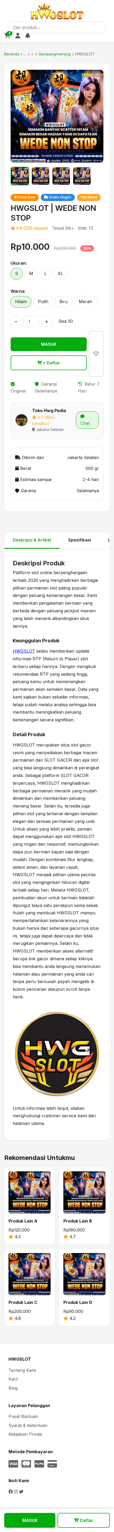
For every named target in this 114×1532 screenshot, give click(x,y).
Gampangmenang (54, 54)
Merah (85, 301)
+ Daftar (51, 362)
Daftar (86, 1520)
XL (60, 273)
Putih (43, 301)
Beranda (11, 54)
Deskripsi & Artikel (32, 540)
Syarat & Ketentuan (27, 1425)
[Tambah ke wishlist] (96, 354)
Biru (63, 301)
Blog (12, 1388)
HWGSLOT (24, 651)
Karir (13, 1379)
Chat (85, 423)
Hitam (21, 301)
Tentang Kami (22, 1370)
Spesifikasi (79, 540)
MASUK (48, 344)
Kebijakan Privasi (25, 1434)
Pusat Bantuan (23, 1416)
